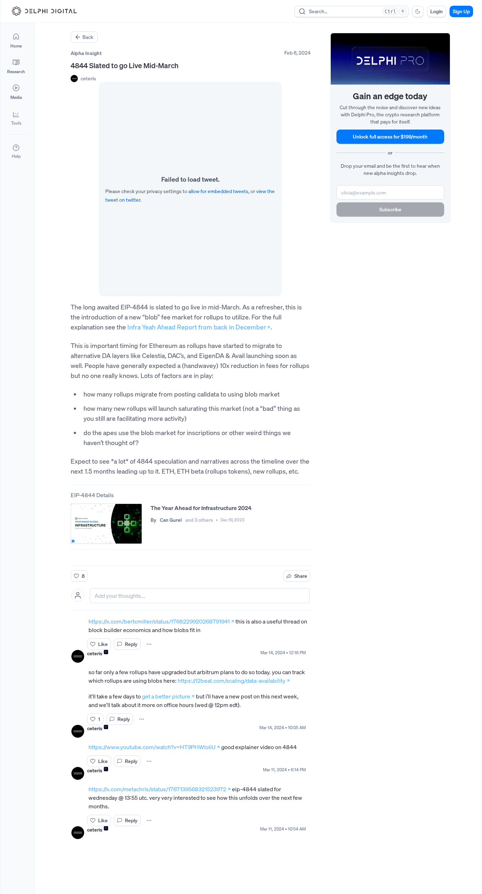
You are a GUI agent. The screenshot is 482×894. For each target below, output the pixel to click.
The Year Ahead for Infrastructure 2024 (201, 508)
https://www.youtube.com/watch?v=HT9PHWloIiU (151, 747)
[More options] (149, 644)
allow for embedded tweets (218, 191)
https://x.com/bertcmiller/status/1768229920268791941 (159, 621)
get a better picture (166, 696)
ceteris (88, 78)
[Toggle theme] (417, 11)
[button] (16, 117)
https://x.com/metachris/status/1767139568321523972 (157, 789)
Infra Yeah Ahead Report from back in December (196, 327)
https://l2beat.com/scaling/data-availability (231, 681)
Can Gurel (171, 519)
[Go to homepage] (44, 11)
